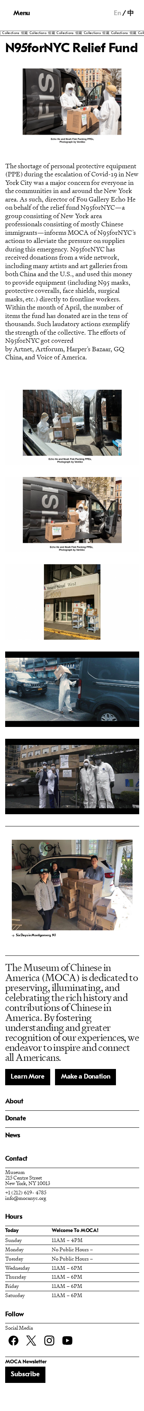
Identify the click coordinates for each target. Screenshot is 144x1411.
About (14, 1101)
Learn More (27, 1076)
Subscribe (25, 1374)
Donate (15, 1118)
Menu (21, 13)
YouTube (67, 1341)
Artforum (49, 349)
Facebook (13, 1341)
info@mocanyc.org (25, 1197)
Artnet (22, 349)
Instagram (49, 1341)
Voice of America (61, 357)
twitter (31, 1341)
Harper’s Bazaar (88, 349)
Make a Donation (85, 1076)
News (12, 1135)
